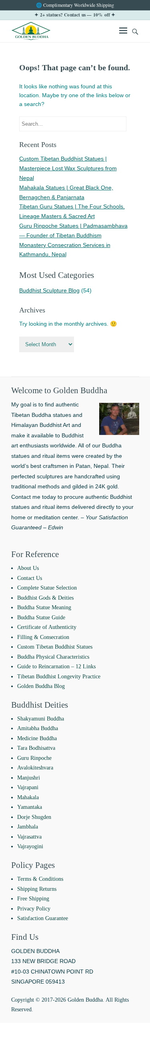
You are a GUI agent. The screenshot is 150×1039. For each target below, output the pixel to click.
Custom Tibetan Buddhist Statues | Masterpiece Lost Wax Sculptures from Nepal (68, 168)
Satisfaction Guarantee (42, 918)
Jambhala (27, 827)
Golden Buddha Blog (41, 686)
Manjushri (28, 778)
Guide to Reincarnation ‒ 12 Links (56, 666)
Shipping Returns (36, 889)
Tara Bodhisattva (36, 748)
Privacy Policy (33, 909)
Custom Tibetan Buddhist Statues (54, 647)
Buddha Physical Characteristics (53, 657)
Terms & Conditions (40, 879)
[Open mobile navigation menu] (123, 31)
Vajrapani (27, 787)
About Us (28, 568)
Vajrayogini (30, 846)
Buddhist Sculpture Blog (49, 290)
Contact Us (29, 578)
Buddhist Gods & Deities (45, 598)
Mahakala (28, 797)
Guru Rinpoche (34, 758)
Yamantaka (29, 807)
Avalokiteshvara (35, 768)
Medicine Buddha (37, 738)
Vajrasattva (29, 837)
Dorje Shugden (34, 817)
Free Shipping (33, 899)
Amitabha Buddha (37, 728)
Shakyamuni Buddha (40, 719)
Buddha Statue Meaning (44, 607)
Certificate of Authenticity (46, 627)
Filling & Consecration (43, 637)
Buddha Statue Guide (41, 617)
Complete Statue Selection (47, 588)
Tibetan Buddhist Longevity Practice (58, 677)
